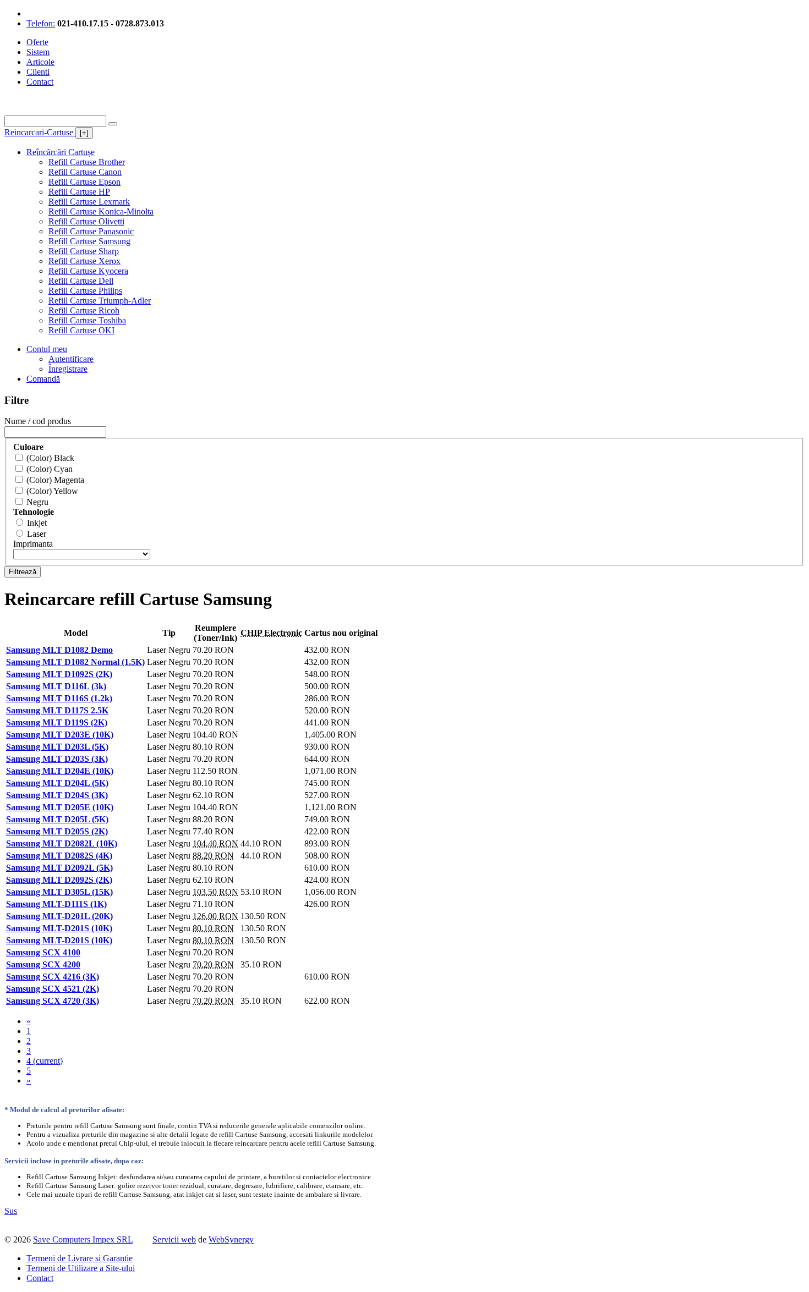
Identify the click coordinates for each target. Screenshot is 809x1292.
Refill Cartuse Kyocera (88, 271)
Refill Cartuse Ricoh (83, 310)
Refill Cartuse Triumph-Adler (99, 300)
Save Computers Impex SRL (83, 1239)
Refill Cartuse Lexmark (89, 201)
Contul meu (46, 349)
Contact (39, 81)
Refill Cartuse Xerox (84, 261)
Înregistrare (68, 368)
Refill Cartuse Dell (80, 280)
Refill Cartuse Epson (84, 181)
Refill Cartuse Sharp (83, 251)
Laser (36, 533)
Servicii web (174, 1239)
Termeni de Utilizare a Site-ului (80, 1268)
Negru (37, 502)
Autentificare (71, 359)
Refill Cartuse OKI (81, 330)
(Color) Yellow (52, 491)
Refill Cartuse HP (79, 191)
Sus (10, 1211)
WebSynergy (231, 1239)
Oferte (37, 42)
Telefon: (40, 23)
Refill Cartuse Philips (85, 290)
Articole (40, 62)
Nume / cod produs (37, 421)
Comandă (43, 378)
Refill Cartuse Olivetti (86, 221)
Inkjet (37, 522)
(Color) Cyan (49, 469)
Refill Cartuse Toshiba (87, 320)
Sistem (38, 52)
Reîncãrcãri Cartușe (60, 152)
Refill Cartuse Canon (85, 172)
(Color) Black (50, 458)
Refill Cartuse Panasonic (91, 231)
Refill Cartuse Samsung (89, 241)
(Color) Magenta (55, 480)
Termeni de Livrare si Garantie (79, 1258)
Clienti (38, 71)
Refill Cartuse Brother (86, 162)
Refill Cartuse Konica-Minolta (101, 211)
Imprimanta (33, 543)
